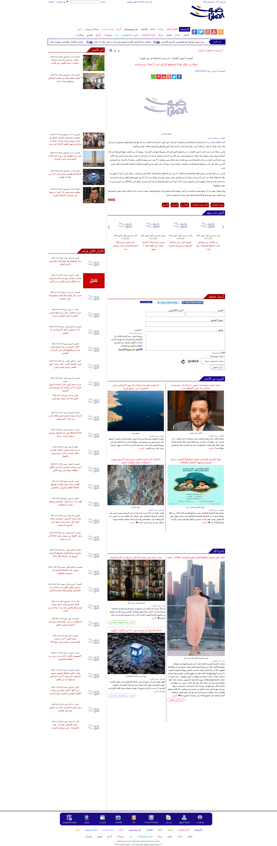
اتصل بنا (103, 822)
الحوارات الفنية (205, 50)
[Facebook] (193, 304)
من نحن (169, 822)
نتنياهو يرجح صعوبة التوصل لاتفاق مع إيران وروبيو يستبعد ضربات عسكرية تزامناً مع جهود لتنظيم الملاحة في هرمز (65, 141)
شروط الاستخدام (135, 333)
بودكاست (200, 822)
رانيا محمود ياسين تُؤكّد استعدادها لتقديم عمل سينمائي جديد (125, 245)
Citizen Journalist (151, 822)
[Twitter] (168, 304)
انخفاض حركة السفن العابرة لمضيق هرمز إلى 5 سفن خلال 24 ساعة (137, 42)
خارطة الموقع (184, 822)
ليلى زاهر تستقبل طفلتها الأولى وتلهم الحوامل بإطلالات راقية (196, 557)
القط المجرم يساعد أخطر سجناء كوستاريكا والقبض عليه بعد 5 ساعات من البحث (65, 607)
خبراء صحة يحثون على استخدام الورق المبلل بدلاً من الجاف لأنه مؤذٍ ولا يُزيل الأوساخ (65, 387)
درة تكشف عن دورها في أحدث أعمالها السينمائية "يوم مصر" (208, 245)
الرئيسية (219, 50)
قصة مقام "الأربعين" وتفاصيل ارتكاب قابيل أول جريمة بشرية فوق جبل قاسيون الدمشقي (65, 522)
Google (50, 2)
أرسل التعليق (217, 367)
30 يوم (175, 173)
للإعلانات (118, 822)
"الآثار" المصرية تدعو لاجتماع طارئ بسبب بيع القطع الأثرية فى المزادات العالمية (65, 350)
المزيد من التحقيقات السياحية (121, 622)
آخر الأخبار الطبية (176, 700)
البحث (103, 2)
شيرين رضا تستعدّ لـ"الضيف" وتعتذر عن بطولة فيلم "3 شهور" (153, 245)
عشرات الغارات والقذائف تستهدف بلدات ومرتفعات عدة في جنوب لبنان (68, 42)
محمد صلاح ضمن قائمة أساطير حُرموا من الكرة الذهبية (136, 557)
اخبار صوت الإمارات (199, 205)
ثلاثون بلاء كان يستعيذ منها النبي (65, 398)
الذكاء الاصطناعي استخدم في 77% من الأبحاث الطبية (136, 630)
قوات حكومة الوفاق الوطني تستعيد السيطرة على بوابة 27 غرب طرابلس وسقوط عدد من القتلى (65, 676)
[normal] (114, 50)
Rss (134, 822)
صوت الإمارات (61, 2)
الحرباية (174, 205)
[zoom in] (110, 50)
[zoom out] (118, 50)
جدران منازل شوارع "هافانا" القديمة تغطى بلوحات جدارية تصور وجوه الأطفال (65, 453)
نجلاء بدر (211, 142)
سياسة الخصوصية (70, 822)
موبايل (87, 822)
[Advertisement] (119, 12)
